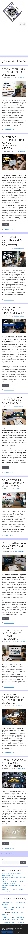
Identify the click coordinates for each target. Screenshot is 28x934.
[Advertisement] (14, 42)
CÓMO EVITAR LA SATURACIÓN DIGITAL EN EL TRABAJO (14, 483)
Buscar (4, 860)
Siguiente (6, 855)
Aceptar (4, 931)
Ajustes (16, 931)
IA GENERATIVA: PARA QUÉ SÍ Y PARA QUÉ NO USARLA (14, 546)
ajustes (11, 929)
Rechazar (10, 931)
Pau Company (5, 902)
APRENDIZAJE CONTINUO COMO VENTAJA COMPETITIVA (12, 241)
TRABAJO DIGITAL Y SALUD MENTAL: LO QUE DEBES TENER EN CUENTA (13, 698)
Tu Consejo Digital (6, 907)
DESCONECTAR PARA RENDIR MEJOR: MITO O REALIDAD (14, 72)
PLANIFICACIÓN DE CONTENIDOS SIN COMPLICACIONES (12, 400)
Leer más (5, 224)
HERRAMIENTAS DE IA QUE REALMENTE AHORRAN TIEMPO (14, 763)
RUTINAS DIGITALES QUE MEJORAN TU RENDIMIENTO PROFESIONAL (13, 634)
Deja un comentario (9, 129)
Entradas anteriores (6, 853)
